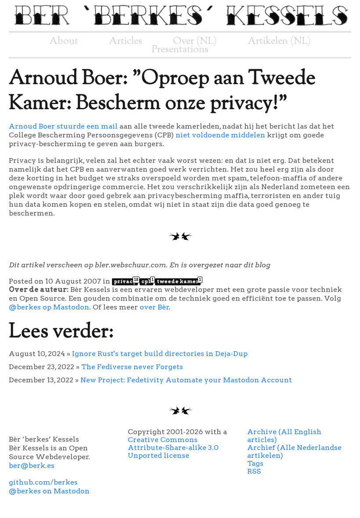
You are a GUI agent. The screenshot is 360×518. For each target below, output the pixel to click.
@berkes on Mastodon (49, 491)
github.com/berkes (43, 482)
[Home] (180, 27)
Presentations (180, 50)
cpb (147, 281)
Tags (255, 463)
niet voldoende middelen (220, 135)
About (63, 41)
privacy (126, 281)
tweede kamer (179, 281)
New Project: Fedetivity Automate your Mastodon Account (186, 380)
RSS (254, 471)
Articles (125, 41)
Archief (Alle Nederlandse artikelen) (294, 451)
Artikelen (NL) (279, 41)
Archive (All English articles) (284, 436)
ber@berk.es (31, 465)
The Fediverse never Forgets (132, 367)
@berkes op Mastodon (49, 307)
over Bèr (154, 307)
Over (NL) (195, 41)
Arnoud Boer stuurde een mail (63, 126)
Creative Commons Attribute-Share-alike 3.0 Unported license (173, 447)
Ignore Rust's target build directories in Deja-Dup (160, 353)
